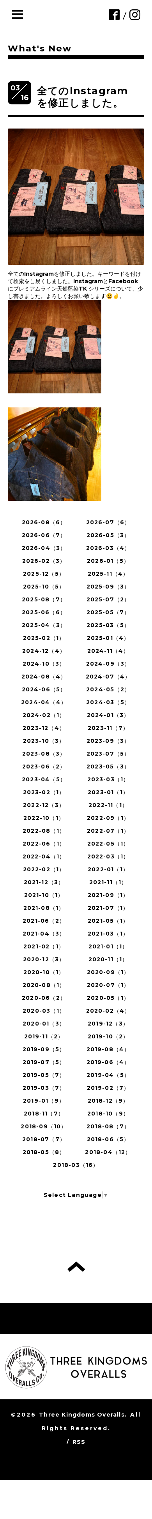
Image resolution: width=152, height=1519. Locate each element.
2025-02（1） (44, 637)
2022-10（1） (43, 817)
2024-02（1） (44, 715)
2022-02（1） (44, 869)
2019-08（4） (108, 1049)
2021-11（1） (108, 882)
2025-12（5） (44, 573)
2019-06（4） (108, 1062)
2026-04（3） (44, 548)
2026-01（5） (108, 560)
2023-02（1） (44, 792)
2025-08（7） (44, 599)
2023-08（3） (44, 753)
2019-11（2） (44, 1036)
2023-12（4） (44, 727)
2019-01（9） (44, 1100)
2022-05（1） (108, 843)
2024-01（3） (108, 715)
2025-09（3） (108, 586)
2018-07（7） (43, 1139)
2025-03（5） (108, 625)
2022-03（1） (108, 856)
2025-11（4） (108, 573)
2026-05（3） (108, 535)
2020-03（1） (44, 1010)
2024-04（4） (44, 702)
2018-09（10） (44, 1126)
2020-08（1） (44, 985)
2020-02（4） (108, 1010)
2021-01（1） (108, 946)
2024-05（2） (108, 689)
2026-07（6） (108, 522)
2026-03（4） (108, 548)
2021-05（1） (108, 920)
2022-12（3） (44, 805)
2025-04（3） (44, 625)
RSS (79, 1441)
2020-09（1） (108, 972)
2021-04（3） (44, 933)
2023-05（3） (108, 766)
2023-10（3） (44, 740)
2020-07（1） (108, 985)
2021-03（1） (108, 933)
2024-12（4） (43, 650)
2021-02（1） (43, 946)
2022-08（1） (44, 830)
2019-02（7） (108, 1087)
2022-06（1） (44, 843)
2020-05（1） (108, 997)
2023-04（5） (44, 779)
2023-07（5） (108, 753)
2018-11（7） (44, 1113)
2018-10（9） (108, 1113)
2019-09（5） (44, 1049)
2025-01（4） (108, 637)
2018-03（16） (76, 1164)
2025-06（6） (44, 612)
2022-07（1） (108, 830)
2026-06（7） (44, 535)
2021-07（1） (108, 907)
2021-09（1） (108, 895)
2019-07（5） (44, 1062)
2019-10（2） (108, 1036)
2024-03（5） (108, 702)
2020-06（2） (44, 997)
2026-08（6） (44, 522)
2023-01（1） (108, 792)
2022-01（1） (108, 869)
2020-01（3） (44, 1023)
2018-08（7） (108, 1126)
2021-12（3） (44, 882)
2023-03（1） (108, 779)
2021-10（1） (44, 895)
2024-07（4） (108, 676)
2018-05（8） (44, 1152)
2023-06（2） (44, 766)
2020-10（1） (44, 972)
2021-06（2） (44, 920)
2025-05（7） (108, 612)
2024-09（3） (108, 663)
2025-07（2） (108, 599)
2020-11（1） (108, 959)
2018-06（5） (108, 1139)
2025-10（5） (44, 586)
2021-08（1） (44, 907)
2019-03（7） (44, 1087)
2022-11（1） (108, 805)
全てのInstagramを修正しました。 (82, 97)
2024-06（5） (44, 689)
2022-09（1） (108, 817)
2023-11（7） (108, 727)
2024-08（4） (44, 676)
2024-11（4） (108, 650)
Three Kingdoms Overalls (82, 1414)
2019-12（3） (108, 1023)
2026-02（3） (44, 560)
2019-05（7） (44, 1074)
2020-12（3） (44, 959)
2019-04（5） (108, 1074)
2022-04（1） (44, 856)
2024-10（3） (44, 663)
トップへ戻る (76, 1267)
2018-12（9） (108, 1100)
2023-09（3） (108, 740)
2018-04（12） (108, 1152)
